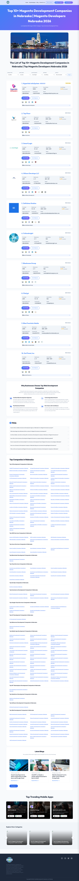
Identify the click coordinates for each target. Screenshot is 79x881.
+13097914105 (36, 93)
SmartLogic (27, 143)
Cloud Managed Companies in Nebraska (58, 571)
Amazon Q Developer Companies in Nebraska (60, 539)
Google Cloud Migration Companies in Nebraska (39, 606)
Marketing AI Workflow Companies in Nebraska (60, 520)
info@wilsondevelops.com (51, 183)
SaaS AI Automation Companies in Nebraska (38, 493)
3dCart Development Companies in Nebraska (18, 594)
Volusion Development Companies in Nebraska (39, 597)
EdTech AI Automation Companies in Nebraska (39, 478)
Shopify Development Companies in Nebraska (18, 597)
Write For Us (42, 2)
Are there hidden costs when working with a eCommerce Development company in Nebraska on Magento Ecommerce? (34, 434)
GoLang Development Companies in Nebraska (39, 730)
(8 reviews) (64, 298)
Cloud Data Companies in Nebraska (16, 575)
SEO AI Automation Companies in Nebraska (38, 474)
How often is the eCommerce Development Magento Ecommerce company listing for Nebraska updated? (31, 438)
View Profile (25, 97)
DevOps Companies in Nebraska (15, 586)
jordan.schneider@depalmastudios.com (50, 213)
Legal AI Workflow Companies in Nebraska (38, 510)
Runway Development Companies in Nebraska (60, 503)
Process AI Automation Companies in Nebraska (60, 485)
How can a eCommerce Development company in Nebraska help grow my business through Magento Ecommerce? (33, 445)
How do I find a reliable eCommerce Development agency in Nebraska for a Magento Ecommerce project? (31, 427)
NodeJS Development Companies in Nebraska (18, 734)
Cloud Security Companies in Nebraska (58, 575)
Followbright (28, 233)
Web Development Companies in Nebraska (17, 714)
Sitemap (51, 879)
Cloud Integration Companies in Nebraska (17, 571)
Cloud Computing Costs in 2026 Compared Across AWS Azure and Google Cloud (18, 776)
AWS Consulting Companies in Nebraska (38, 537)
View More (13, 786)
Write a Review (49, 2)
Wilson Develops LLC (31, 173)
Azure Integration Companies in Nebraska (38, 552)
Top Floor (26, 113)
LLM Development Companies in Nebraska (17, 478)
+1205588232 (38, 303)
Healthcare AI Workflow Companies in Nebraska (39, 485)
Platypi (26, 293)
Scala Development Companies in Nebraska (18, 736)
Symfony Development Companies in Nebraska (18, 721)
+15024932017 (38, 363)
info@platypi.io (50, 303)
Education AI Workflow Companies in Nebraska (60, 499)
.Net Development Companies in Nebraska (17, 740)
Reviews (45, 72)
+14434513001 (37, 153)
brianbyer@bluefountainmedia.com (50, 333)
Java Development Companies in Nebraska (59, 730)
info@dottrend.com (51, 363)
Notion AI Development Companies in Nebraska (18, 503)
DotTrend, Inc (29, 353)
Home (27, 2)
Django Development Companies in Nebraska (39, 718)
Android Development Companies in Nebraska (39, 680)
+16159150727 (35, 213)
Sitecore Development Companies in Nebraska (60, 724)
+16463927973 (35, 333)
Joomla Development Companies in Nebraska (39, 724)
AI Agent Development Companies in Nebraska (39, 468)
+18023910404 (36, 273)
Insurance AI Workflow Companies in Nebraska (39, 517)
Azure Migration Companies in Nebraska (38, 548)
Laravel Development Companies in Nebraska (60, 718)
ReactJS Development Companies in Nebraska (60, 734)
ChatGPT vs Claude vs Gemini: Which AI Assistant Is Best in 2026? (39, 776)
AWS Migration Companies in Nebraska (58, 537)
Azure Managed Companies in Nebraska (17, 552)
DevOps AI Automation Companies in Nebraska (60, 489)
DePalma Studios (29, 203)
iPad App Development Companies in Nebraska (18, 642)
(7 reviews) (66, 209)
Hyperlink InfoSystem (31, 83)
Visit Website (35, 98)
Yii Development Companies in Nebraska (38, 721)
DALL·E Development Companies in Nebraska (18, 493)
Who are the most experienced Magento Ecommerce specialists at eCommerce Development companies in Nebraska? (34, 448)
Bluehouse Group (29, 263)
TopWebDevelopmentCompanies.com (42, 879)
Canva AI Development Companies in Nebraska (60, 495)
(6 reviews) (64, 119)
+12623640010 (37, 123)
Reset (69, 74)
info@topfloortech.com (51, 123)
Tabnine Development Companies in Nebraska (18, 510)
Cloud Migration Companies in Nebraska (38, 568)
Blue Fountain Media (31, 323)
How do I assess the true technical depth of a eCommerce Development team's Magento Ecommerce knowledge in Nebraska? (35, 441)
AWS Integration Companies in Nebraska (17, 539)
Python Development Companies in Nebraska (39, 734)
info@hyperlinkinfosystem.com (50, 93)
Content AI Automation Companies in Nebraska (60, 468)
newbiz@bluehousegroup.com (51, 273)
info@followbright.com (51, 243)
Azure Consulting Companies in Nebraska (17, 548)
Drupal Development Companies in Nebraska (18, 724)
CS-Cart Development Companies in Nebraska (60, 594)
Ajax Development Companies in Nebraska (17, 726)
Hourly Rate (9, 72)
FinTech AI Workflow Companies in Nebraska (38, 489)
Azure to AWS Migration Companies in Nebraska (18, 537)
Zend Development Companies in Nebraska (59, 721)
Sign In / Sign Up (59, 2)
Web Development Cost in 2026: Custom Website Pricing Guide (59, 776)
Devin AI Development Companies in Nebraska (60, 510)
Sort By (56, 72)
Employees (21, 72)
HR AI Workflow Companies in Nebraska (17, 513)
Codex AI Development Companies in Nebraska (60, 517)
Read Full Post (14, 780)
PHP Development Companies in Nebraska (38, 714)
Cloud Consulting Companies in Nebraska (59, 568)
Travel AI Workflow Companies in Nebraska (59, 507)
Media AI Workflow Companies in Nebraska (59, 513)
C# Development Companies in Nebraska (59, 736)
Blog (38, 2)
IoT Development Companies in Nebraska (17, 619)
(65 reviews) (65, 89)
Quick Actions (68, 2)
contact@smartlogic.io (51, 153)
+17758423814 (37, 183)
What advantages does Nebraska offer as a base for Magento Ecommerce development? (28, 431)
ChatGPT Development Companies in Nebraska (18, 468)
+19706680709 (37, 243)
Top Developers (32, 2)
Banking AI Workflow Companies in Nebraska (59, 493)
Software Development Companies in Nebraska (18, 707)
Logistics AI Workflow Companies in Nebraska (18, 507)
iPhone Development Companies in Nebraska (59, 680)
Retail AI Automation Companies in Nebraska (18, 470)
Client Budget (34, 72)
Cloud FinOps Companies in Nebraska (16, 579)
